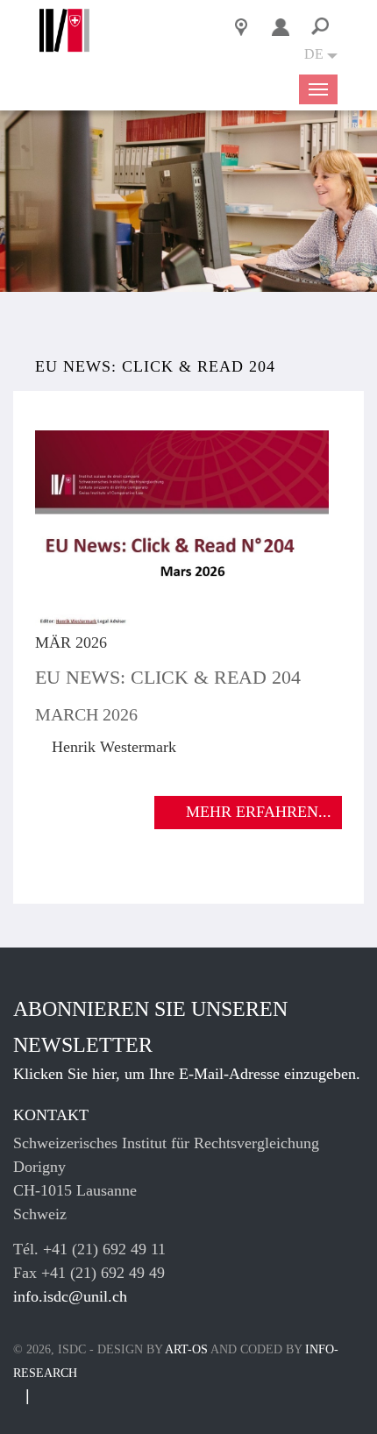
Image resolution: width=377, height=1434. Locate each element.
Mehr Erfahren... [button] (258, 811)
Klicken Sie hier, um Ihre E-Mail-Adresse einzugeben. (186, 1074)
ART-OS (186, 1349)
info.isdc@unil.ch (70, 1296)
